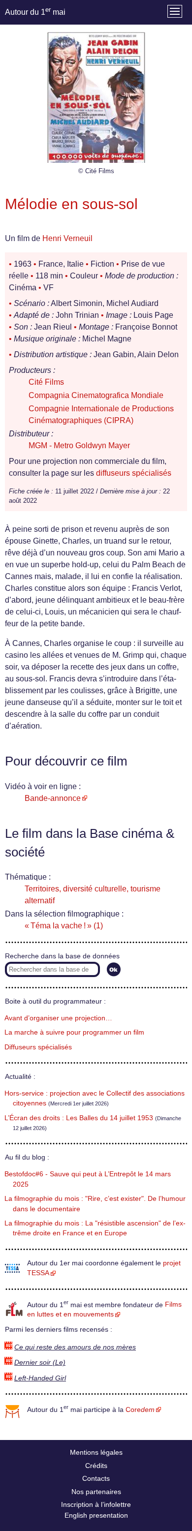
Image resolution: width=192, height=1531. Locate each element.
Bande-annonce (53, 798)
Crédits (96, 1466)
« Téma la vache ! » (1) (64, 925)
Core (140, 1409)
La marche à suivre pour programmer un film (74, 1032)
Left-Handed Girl (40, 1378)
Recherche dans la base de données (62, 956)
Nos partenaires (96, 1492)
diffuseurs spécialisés (133, 473)
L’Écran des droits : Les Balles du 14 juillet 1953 (78, 1118)
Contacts (96, 1478)
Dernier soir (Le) (39, 1362)
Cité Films (46, 382)
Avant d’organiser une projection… (58, 1018)
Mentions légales (96, 1452)
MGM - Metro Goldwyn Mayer (79, 445)
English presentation (96, 1515)
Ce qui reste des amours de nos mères (75, 1347)
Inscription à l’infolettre (96, 1504)
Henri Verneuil (67, 238)
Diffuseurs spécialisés (38, 1047)
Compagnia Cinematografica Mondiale (96, 395)
